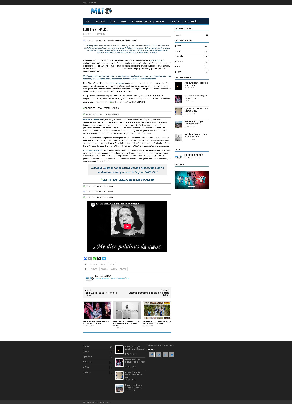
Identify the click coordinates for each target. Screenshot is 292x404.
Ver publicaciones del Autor (193, 158)
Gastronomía (191, 21)
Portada (103, 264)
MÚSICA (114, 269)
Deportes (160, 21)
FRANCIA (104, 269)
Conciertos (175, 21)
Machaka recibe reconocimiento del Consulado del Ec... (196, 135)
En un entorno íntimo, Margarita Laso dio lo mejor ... (196, 96)
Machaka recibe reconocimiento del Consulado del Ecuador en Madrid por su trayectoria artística (126, 323)
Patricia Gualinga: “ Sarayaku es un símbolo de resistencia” (101, 293)
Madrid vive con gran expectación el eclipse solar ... (196, 84)
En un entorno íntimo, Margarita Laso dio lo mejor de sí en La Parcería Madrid (96, 322)
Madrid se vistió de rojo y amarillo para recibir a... (194, 122)
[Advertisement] (167, 11)
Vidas (113, 21)
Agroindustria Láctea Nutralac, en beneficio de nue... (196, 109)
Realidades (100, 21)
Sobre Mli (92, 2)
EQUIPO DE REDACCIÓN (193, 155)
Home (85, 2)
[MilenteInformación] (100, 14)
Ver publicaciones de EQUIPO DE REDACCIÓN (112, 278)
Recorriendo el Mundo (141, 21)
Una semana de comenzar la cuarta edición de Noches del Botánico (149, 293)
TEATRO (123, 269)
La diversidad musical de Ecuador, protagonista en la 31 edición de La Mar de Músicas (157, 322)
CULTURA (93, 269)
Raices (123, 21)
